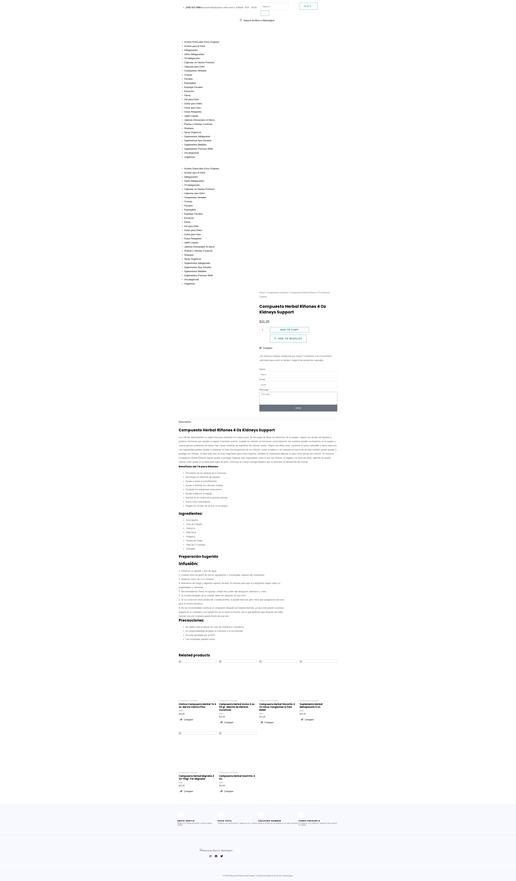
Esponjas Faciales (193, 87)
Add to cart (289, 329)
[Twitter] (222, 856)
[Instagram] (210, 856)
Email (262, 379)
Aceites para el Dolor (194, 46)
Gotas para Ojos (192, 107)
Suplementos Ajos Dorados (197, 140)
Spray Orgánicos (192, 132)
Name (262, 369)
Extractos (189, 91)
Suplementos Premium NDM (198, 149)
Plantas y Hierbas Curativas (198, 124)
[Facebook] (216, 856)
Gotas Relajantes (193, 112)
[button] (258, 165)
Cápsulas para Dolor (194, 66)
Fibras (187, 95)
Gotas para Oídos (193, 103)
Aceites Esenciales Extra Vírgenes (201, 42)
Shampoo (189, 128)
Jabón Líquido (191, 116)
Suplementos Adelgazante (197, 136)
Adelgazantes (191, 50)
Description (185, 422)
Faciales (188, 79)
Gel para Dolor (191, 99)
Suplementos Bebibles (195, 144)
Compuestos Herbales (195, 70)
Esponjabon (190, 83)
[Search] (265, 13)
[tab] (185, 422)
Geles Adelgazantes (194, 54)
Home (262, 292)
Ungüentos (189, 157)
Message (263, 389)
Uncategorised (191, 153)
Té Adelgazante (192, 58)
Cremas (188, 75)
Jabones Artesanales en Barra (199, 120)
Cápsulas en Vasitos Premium (199, 62)
